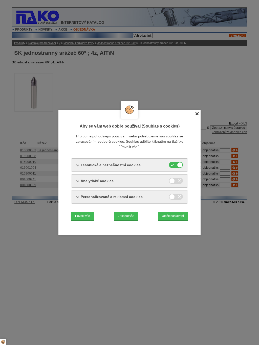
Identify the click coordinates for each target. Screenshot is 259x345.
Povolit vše (82, 216)
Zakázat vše (126, 216)
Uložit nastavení (173, 216)
